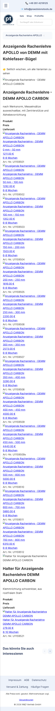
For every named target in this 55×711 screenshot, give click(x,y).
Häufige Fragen (40, 686)
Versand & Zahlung (17, 686)
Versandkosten (26, 700)
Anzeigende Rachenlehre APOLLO (24, 35)
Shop (29, 16)
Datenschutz (39, 680)
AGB (26, 680)
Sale (22, 16)
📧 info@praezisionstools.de (36, 9)
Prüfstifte (39, 16)
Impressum (14, 680)
